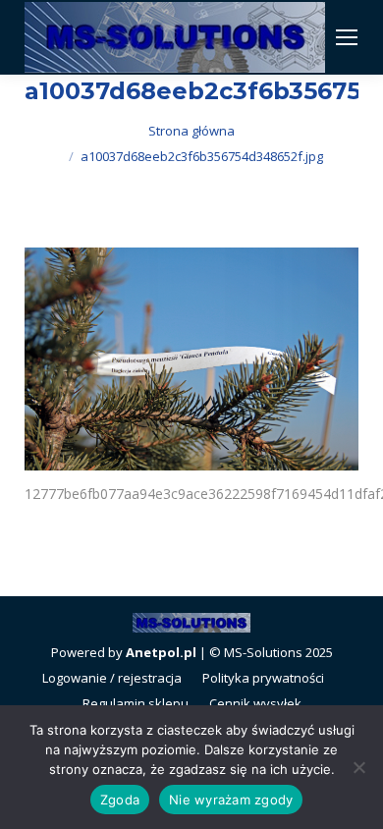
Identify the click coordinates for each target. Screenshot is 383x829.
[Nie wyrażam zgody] (358, 767)
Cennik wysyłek (255, 703)
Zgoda (119, 799)
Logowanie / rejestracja (112, 678)
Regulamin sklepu (135, 703)
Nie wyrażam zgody (231, 799)
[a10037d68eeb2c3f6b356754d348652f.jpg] (191, 359)
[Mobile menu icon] (346, 37)
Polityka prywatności (263, 678)
